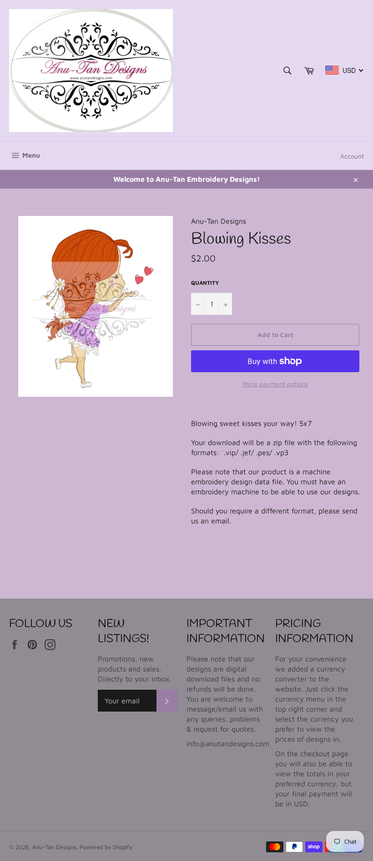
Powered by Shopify (106, 847)
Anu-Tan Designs (54, 847)
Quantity (205, 282)
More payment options (275, 384)
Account (352, 156)
